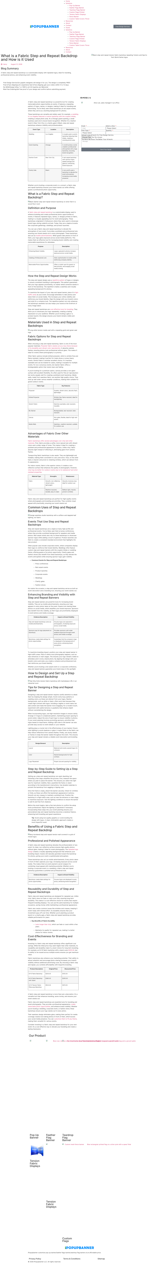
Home (68, 1)
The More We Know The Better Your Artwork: (97, 139)
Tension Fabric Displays (77, 14)
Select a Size (110, 126)
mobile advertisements (44, 235)
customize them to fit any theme (65, 1019)
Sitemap (101, 1259)
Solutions (69, 3)
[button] (81, 98)
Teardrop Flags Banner (77, 10)
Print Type (85, 130)
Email (83, 126)
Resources (69, 21)
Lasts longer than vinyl (43, 924)
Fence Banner (74, 16)
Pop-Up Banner (74, 5)
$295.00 (71, 950)
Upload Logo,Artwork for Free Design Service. (97, 135)
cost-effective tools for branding (61, 309)
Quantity (109, 130)
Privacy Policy (35, 1259)
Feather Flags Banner (76, 8)
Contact (68, 25)
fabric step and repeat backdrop (40, 212)
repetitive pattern (58, 280)
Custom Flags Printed (76, 12)
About (68, 23)
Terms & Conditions (71, 1259)
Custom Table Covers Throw (79, 19)
